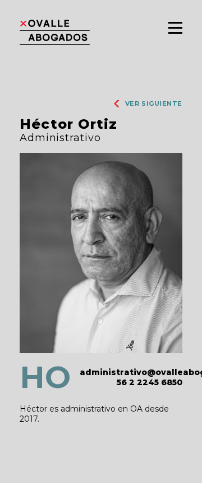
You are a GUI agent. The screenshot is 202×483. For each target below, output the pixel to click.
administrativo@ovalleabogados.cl (131, 372)
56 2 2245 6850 (149, 382)
